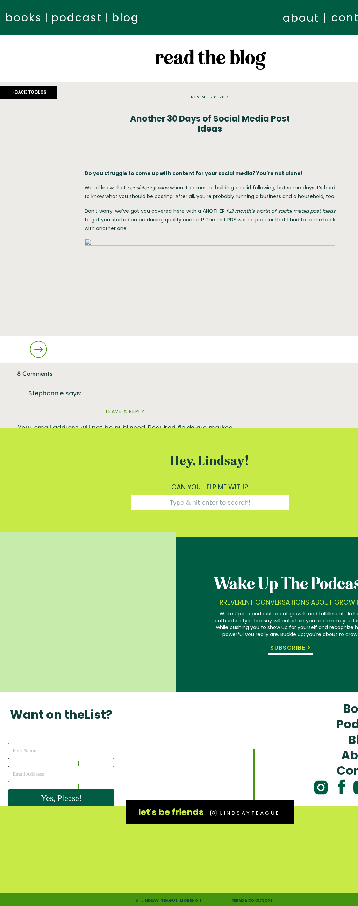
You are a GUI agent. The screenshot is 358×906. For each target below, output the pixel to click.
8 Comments (34, 374)
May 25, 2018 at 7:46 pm (65, 896)
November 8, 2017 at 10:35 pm (74, 404)
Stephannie (46, 393)
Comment (36, 455)
